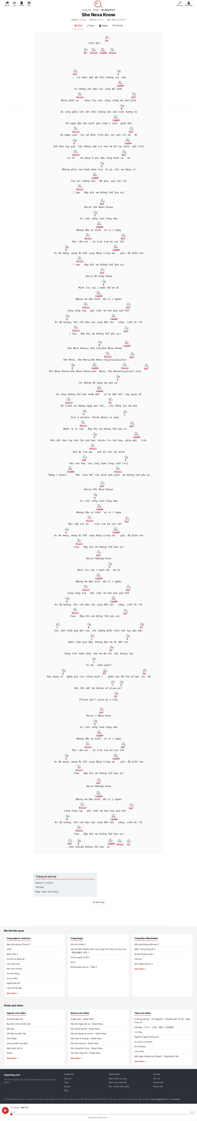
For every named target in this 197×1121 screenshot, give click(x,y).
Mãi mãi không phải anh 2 (146, 944)
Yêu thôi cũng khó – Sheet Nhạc (86, 1053)
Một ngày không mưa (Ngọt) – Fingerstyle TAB (156, 1056)
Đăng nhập (158, 1086)
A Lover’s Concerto (143, 1041)
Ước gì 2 (138, 959)
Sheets (67, 1086)
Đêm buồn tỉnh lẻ (14, 1048)
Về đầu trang (98, 902)
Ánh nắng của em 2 (143, 964)
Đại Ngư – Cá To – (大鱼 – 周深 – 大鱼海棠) (154, 1027)
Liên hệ (156, 1078)
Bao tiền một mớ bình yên (19, 1024)
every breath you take (17, 1043)
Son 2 (73, 962)
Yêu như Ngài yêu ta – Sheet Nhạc (87, 1024)
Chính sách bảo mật (117, 1082)
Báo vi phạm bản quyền (119, 1086)
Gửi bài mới (158, 1082)
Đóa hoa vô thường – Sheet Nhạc (86, 1038)
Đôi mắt (10, 1029)
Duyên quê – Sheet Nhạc (82, 1019)
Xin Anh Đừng (13, 973)
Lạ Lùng (138, 1032)
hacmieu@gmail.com (160, 1099)
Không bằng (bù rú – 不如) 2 (84, 967)
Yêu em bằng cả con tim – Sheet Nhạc (89, 1033)
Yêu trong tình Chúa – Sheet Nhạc (86, 1048)
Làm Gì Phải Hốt (14, 988)
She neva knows (14, 968)
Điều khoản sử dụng (118, 1078)
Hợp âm (67, 1078)
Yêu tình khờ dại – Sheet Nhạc (85, 1043)
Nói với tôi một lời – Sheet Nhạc (85, 1029)
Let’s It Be (139, 1051)
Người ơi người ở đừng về (146, 1037)
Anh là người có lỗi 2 (80, 957)
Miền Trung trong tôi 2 (144, 949)
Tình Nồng (11, 1038)
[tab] (78, 25)
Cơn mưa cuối (13, 964)
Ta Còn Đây (12, 978)
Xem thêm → (12, 993)
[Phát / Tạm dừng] (5, 1110)
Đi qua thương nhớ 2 (144, 954)
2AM (9, 949)
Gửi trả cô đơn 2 (78, 944)
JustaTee (82, 20)
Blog (66, 1090)
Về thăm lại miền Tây (16, 1033)
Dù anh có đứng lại (15, 959)
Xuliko (9, 1053)
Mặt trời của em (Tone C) (18, 944)
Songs (96, 10)
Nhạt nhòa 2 (12, 954)
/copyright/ (175, 1099)
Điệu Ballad (120, 20)
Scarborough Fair (15, 1019)
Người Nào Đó (13, 983)
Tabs (66, 1082)
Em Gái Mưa (140, 1046)
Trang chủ (86, 10)
